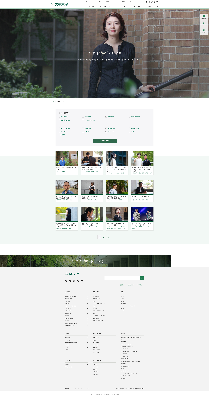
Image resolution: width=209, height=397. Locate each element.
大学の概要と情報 (68, 298)
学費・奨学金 (95, 345)
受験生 (88, 2)
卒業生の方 (95, 369)
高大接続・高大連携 (124, 358)
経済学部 (122, 296)
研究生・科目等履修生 (69, 367)
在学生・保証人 (98, 2)
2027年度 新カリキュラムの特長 (99, 315)
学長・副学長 (67, 301)
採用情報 (67, 389)
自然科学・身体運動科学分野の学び (99, 310)
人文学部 (122, 298)
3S (132, 2)
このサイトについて (74, 389)
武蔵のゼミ (95, 301)
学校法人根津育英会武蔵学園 (122, 389)
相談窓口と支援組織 (96, 349)
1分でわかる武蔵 (96, 296)
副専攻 (94, 313)
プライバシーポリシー (85, 389)
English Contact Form (69, 325)
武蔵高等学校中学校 (139, 389)
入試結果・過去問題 (124, 349)
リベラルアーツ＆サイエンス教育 (99, 303)
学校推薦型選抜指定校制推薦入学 (127, 346)
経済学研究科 (67, 337)
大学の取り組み (68, 310)
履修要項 (122, 308)
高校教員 (124, 2)
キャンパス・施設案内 (69, 318)
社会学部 (122, 301)
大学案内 (67, 292)
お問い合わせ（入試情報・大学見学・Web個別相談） (131, 361)
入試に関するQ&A (124, 353)
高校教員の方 (95, 374)
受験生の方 (95, 364)
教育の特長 (96, 292)
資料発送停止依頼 (124, 378)
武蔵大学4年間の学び (97, 298)
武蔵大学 (132, 389)
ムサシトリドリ (96, 352)
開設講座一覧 (67, 364)
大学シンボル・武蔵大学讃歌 (70, 306)
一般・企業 (116, 2)
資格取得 (94, 340)
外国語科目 (95, 308)
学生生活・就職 (97, 333)
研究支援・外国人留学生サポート (71, 342)
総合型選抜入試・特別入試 (126, 344)
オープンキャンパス (124, 356)
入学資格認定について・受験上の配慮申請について (130, 351)
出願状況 (122, 368)
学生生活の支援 (96, 342)
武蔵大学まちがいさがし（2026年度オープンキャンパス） (131, 338)
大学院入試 (67, 349)
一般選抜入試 (123, 341)
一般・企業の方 (96, 371)
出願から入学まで (124, 363)
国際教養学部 (123, 303)
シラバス (122, 310)
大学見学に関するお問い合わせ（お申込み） (129, 373)
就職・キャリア (96, 337)
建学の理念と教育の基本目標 (70, 296)
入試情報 (123, 333)
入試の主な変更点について (126, 366)
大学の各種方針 (68, 308)
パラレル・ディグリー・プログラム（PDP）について (130, 306)
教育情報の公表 (68, 313)
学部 (122, 292)
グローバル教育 (96, 318)
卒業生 (107, 2)
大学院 (67, 333)
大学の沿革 (67, 303)
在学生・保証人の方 (96, 367)
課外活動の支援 (96, 347)
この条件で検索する (105, 141)
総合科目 (94, 306)
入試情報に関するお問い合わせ (126, 371)
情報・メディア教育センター (98, 320)
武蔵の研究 (67, 315)
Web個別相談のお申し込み (126, 375)
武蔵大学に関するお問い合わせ (71, 323)
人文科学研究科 (68, 340)
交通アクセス (67, 320)
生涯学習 (67, 360)
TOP (53, 101)
